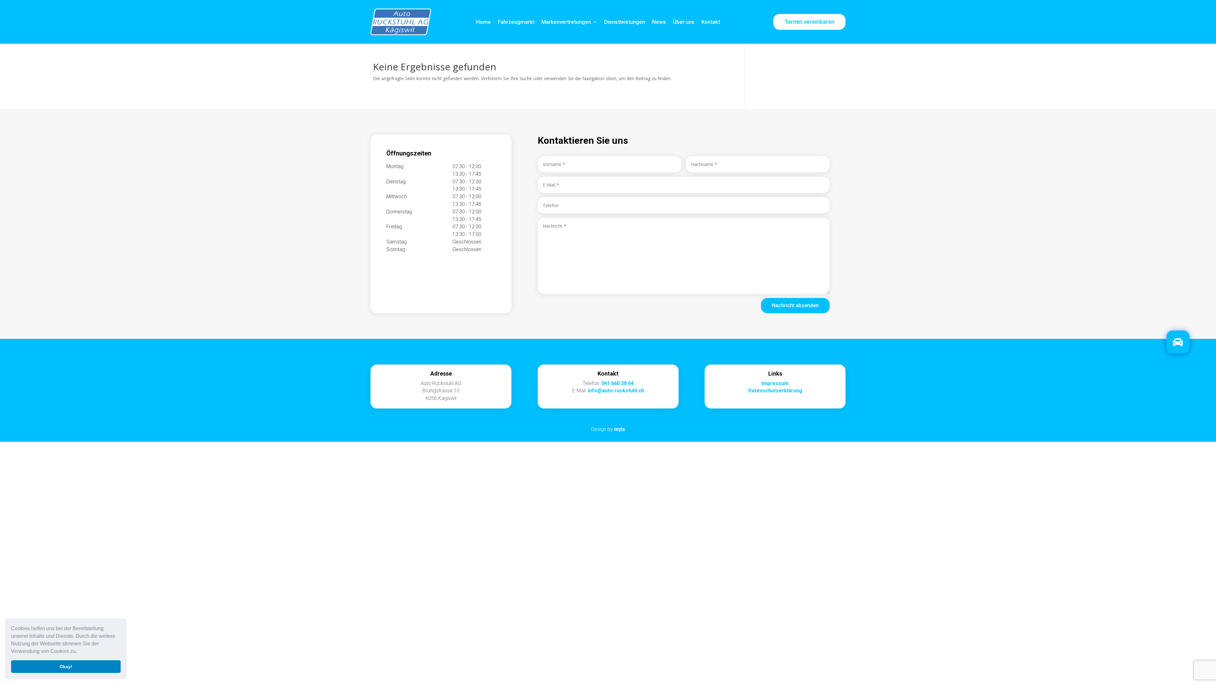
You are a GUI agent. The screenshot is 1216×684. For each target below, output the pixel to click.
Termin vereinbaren (809, 21)
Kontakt (710, 22)
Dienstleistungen (624, 22)
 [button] (1178, 342)
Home (483, 22)
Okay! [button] (66, 666)
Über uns (683, 22)
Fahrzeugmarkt (516, 22)
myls (619, 429)
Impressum (775, 383)
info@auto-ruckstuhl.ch (616, 391)
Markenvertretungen (566, 22)
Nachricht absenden (795, 305)
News (659, 22)
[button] (79, 652)
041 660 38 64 (617, 383)
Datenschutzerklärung (775, 391)
